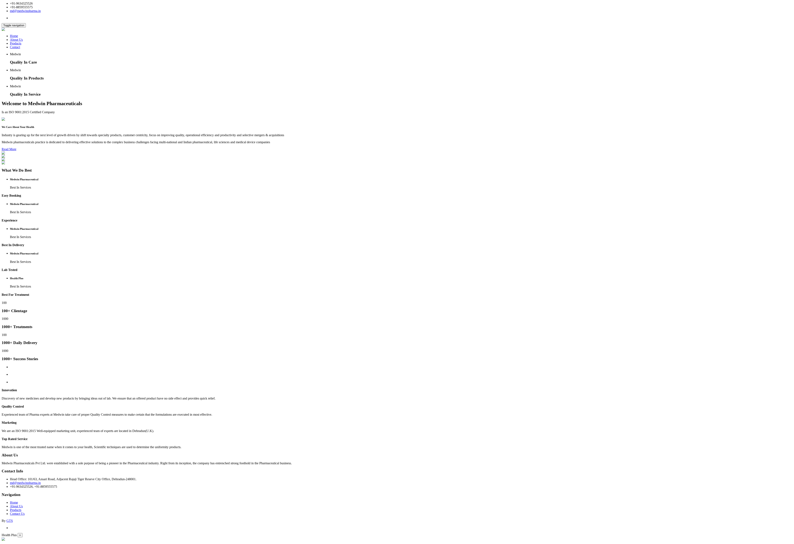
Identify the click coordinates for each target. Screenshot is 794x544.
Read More (9, 149)
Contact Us (17, 513)
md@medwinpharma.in (25, 11)
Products (15, 43)
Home (14, 36)
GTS (9, 520)
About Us (16, 39)
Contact (15, 47)
